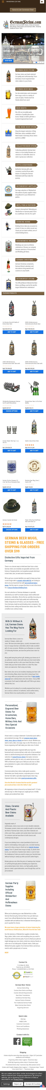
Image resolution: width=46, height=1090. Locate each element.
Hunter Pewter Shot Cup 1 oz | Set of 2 (11, 438)
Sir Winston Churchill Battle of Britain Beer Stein (11, 320)
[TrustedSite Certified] (28, 970)
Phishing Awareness (23, 1026)
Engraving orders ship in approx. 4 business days (23, 1057)
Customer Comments (23, 1021)
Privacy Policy (18, 1079)
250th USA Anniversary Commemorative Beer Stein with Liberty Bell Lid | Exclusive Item (33, 359)
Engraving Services (23, 1004)
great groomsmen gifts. (29, 775)
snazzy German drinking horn (17, 585)
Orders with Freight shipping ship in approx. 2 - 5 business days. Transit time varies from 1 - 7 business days (23, 1065)
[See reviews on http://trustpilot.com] (27, 1039)
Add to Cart (12, 329)
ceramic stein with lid (24, 577)
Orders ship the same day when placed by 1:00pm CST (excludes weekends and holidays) (23, 1053)
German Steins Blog (23, 985)
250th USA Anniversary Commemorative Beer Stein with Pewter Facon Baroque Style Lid (11, 359)
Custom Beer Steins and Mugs (23, 987)
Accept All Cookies (33, 1084)
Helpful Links (23, 1018)
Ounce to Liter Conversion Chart (23, 10)
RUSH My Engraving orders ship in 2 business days (23, 1059)
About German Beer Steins (23, 1002)
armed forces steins (19, 754)
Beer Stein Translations (23, 992)
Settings (6, 1084)
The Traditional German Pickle (23, 1000)
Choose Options (12, 408)
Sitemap (23, 1016)
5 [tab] (42, 59)
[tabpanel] (23, 47)
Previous (4, 39)
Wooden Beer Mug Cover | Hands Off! (32, 478)
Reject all (17, 1084)
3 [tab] (38, 59)
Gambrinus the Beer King (23, 995)
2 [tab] (36, 59)
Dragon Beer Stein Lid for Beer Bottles (33, 399)
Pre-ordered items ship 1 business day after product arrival (23, 1062)
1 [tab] (34, 59)
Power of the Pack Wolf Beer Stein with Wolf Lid (33, 517)
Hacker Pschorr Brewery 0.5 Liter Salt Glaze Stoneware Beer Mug (11, 478)
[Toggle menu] (3, 3)
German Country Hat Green (10, 517)
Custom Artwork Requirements (23, 990)
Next (42, 39)
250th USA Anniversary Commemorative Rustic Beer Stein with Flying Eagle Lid (32, 320)
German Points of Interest (23, 997)
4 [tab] (40, 59)
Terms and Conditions (22, 1023)
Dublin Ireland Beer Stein (32, 438)
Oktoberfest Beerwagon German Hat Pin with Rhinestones (11, 399)
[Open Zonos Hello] (41, 1086)
